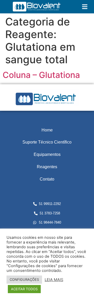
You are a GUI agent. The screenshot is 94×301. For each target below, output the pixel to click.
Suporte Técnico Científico (47, 142)
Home (47, 130)
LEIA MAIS (54, 279)
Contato (47, 179)
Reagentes (47, 167)
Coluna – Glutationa (41, 75)
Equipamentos (47, 154)
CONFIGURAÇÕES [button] (24, 279)
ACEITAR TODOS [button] (24, 289)
